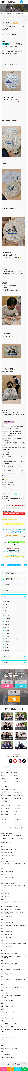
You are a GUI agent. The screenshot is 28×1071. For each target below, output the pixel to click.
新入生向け (7, 644)
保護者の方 (18, 811)
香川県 (2, 1009)
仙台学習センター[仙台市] (8, 861)
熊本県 (2, 1034)
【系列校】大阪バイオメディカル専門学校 (11, 836)
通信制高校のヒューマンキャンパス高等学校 (16, 530)
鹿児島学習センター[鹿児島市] (9, 1049)
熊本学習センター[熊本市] (8, 1037)
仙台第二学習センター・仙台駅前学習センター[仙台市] (14, 864)
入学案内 (4, 786)
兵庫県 (2, 984)
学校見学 (4, 822)
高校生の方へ (5, 808)
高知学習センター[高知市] (8, 1018)
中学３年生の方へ (19, 805)
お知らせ (7, 601)
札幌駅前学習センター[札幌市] (9, 852)
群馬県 (2, 874)
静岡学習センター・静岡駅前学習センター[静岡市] (14, 943)
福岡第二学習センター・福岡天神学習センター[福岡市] (14, 1030)
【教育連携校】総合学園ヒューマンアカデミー (13, 839)
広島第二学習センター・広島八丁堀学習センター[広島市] (13, 996)
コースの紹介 (5, 775)
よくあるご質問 (18, 795)
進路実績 (17, 781)
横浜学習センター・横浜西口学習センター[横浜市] (14, 925)
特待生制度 (18, 798)
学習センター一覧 (10, 13)
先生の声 (6, 591)
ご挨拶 (6, 604)
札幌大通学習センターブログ (12, 579)
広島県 (2, 990)
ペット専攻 (7, 616)
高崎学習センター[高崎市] (8, 877)
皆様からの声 (18, 792)
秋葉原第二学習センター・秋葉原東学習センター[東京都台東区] (13, 912)
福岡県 (2, 1021)
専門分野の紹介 (19, 775)
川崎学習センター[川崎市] (8, 922)
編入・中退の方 (18, 808)
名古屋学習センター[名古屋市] (9, 953)
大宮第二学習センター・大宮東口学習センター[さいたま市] (14, 886)
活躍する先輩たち (6, 795)
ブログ (6, 613)
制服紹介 (17, 778)
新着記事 (6, 657)
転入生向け (7, 647)
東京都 (2, 899)
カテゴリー (7, 597)
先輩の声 (6, 585)
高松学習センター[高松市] (8, 1012)
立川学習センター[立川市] (8, 916)
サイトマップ (5, 825)
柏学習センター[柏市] (7, 896)
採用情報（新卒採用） (7, 828)
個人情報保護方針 (19, 828)
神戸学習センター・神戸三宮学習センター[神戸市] (14, 987)
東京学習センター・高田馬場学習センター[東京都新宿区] (14, 902)
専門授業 (7, 636)
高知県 (2, 1015)
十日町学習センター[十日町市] (9, 937)
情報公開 (4, 801)
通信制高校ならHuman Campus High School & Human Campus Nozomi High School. (14, 1064)
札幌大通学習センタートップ (12, 573)
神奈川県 (3, 919)
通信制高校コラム (6, 798)
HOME (2, 13)
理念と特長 (5, 767)
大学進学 (7, 630)
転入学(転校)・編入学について (9, 789)
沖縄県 (2, 1051)
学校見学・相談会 (14, 699)
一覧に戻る (14, 565)
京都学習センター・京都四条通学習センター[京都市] (14, 980)
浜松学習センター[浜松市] (8, 946)
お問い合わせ (18, 822)
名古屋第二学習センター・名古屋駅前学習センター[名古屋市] (14, 957)
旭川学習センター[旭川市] (8, 855)
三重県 (2, 961)
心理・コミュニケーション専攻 (12, 639)
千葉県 (2, 890)
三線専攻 (7, 621)
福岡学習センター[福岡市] (8, 1027)
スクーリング (8, 610)
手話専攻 (7, 641)
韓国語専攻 (7, 650)
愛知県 (2, 950)
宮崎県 (2, 1040)
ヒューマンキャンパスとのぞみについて (11, 770)
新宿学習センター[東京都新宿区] (10, 906)
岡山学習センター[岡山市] (8, 1006)
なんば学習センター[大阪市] (9, 974)
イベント (7, 607)
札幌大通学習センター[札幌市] (9, 849)
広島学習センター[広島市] (8, 993)
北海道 (2, 846)
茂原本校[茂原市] (6, 893)
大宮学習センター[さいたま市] (9, 883)
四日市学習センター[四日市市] (9, 963)
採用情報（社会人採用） (20, 825)
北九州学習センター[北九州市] (9, 1024)
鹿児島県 (3, 1046)
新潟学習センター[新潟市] (8, 931)
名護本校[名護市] (6, 1054)
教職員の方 (5, 814)
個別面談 (7, 627)
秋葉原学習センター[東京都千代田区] (11, 909)
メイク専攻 (7, 618)
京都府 (2, 977)
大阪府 (2, 966)
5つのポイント (5, 778)
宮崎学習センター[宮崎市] (8, 1043)
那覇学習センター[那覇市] (8, 1057)
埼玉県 (2, 880)
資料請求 (7, 686)
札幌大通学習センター (21, 13)
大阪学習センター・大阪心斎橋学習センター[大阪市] (14, 970)
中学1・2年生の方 (6, 805)
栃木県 (2, 868)
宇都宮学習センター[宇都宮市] (9, 871)
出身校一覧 (5, 781)
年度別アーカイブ (9, 663)
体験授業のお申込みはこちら (15, 555)
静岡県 (2, 940)
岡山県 (2, 1003)
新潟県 (2, 928)
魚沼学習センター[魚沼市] (8, 934)
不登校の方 (18, 814)
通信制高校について (7, 773)
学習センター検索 (19, 773)
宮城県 (2, 858)
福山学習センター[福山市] (8, 1000)
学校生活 (7, 633)
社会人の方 (5, 811)
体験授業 (7, 624)
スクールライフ (5, 792)
